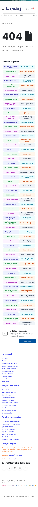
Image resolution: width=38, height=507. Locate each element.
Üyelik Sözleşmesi (8, 371)
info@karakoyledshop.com (15, 459)
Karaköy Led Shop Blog (9, 363)
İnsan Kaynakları (7, 379)
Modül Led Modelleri (9, 434)
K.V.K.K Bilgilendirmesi (9, 369)
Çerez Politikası (7, 376)
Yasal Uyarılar (6, 408)
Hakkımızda (6, 358)
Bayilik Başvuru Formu (9, 410)
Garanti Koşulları (7, 395)
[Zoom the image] (19, 1)
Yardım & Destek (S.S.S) (10, 403)
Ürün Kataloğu (7, 413)
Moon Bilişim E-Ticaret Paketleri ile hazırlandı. (19, 496)
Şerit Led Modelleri (8, 427)
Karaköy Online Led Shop (10, 439)
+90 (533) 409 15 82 (15, 455)
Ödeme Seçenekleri (8, 398)
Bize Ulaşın (5, 381)
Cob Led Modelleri (8, 437)
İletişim (4, 361)
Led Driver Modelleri (8, 429)
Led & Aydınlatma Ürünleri (10, 421)
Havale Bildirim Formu (9, 405)
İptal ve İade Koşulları (9, 392)
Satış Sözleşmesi (7, 390)
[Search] (34, 15)
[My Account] (27, 9)
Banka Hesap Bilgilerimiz (10, 366)
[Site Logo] (13, 9)
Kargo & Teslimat (8, 400)
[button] (3, 9)
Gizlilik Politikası (7, 374)
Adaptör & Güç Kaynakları (11, 424)
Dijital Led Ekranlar (8, 432)
